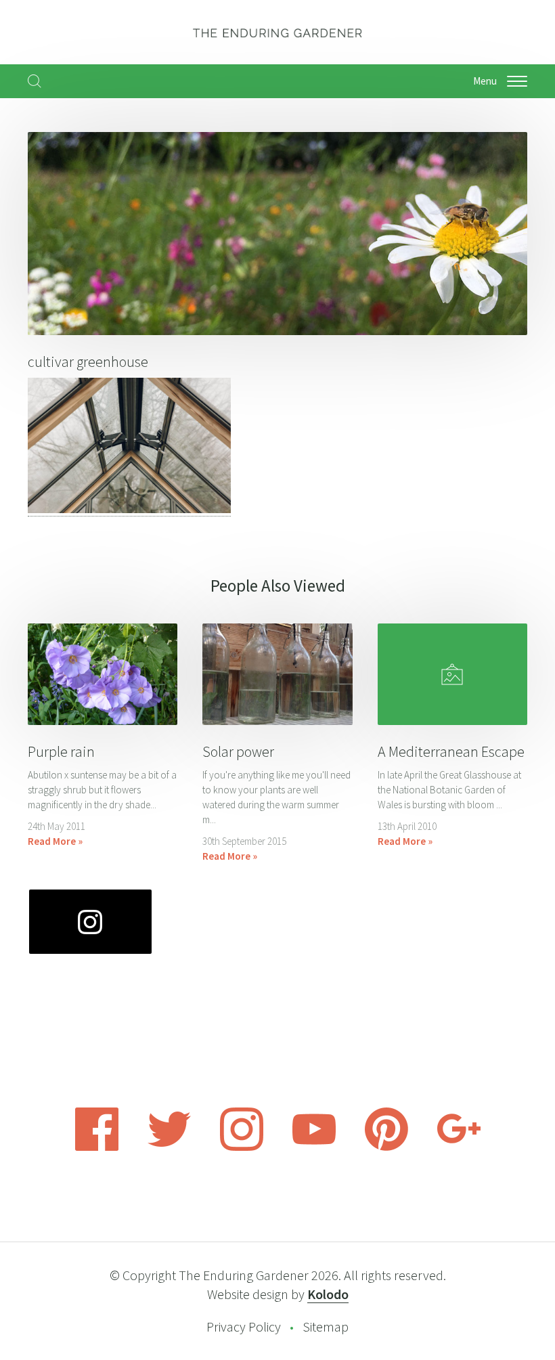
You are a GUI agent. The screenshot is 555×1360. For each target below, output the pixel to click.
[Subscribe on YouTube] (314, 1147)
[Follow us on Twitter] (169, 1147)
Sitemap (326, 1326)
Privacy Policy (243, 1326)
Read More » (55, 841)
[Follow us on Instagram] (241, 1147)
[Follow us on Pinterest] (386, 1147)
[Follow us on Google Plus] (459, 1147)
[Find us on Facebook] (96, 1147)
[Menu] (517, 81)
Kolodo (328, 1294)
